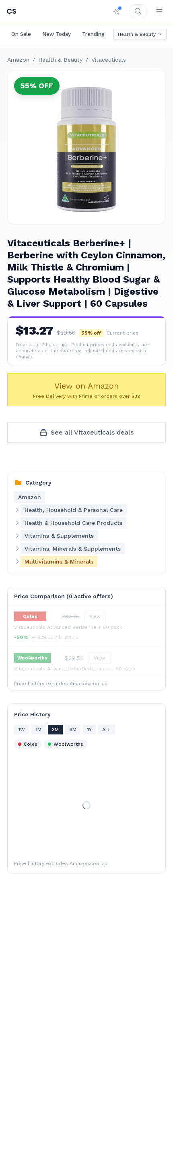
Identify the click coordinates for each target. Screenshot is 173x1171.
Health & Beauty (137, 34)
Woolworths (68, 744)
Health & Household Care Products (73, 523)
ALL (106, 729)
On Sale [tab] (21, 34)
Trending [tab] (93, 34)
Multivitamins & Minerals (59, 561)
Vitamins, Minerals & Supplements (73, 548)
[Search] (138, 11)
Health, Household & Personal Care (74, 510)
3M (55, 729)
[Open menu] (159, 11)
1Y (89, 729)
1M (38, 729)
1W (21, 729)
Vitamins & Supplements (59, 535)
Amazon (18, 59)
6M (72, 729)
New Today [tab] (56, 34)
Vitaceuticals (108, 59)
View (95, 616)
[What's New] (116, 11)
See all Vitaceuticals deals (92, 432)
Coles (30, 744)
